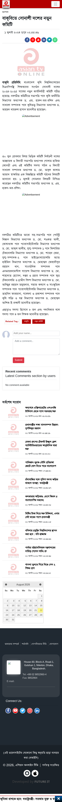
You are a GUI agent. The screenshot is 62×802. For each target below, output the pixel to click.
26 (24, 615)
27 (30, 615)
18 (18, 610)
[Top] (57, 783)
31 (13, 619)
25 (18, 615)
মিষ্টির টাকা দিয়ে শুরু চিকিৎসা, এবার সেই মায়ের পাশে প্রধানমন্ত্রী (42, 515)
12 (24, 605)
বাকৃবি (26, 321)
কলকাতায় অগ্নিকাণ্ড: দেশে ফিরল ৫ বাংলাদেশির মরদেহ (41, 498)
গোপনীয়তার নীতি (38, 644)
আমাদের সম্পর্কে (12, 644)
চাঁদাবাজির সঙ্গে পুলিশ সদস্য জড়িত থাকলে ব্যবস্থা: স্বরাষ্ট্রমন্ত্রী (41, 481)
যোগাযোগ (54, 644)
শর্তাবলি (25, 644)
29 (41, 615)
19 (24, 610)
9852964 (32, 678)
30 (7, 619)
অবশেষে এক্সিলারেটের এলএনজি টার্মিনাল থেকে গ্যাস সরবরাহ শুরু (40, 409)
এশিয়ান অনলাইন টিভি (26, 765)
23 (7, 615)
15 (41, 605)
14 (35, 605)
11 (18, 605)
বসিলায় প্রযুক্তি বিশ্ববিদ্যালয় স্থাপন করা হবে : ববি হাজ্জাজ (41, 532)
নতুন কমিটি (39, 321)
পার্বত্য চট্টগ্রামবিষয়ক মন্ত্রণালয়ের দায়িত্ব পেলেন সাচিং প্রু (40, 549)
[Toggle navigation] (55, 4)
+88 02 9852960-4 (36, 674)
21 (35, 610)
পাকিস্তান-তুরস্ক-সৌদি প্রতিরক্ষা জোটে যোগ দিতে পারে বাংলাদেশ (40, 464)
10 (13, 605)
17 (13, 610)
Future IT (42, 782)
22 (41, 610)
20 (30, 610)
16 (7, 610)
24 (13, 615)
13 (30, 605)
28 (35, 615)
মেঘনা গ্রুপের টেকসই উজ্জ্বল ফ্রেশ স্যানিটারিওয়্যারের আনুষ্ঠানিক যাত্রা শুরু (41, 445)
